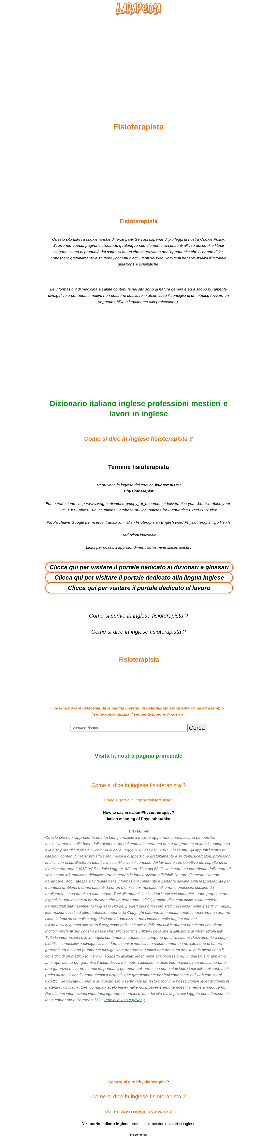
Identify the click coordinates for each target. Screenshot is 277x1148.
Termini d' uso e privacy (124, 1000)
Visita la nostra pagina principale (138, 756)
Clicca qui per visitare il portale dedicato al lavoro (139, 587)
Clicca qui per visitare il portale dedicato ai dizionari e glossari (139, 567)
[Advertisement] (138, 59)
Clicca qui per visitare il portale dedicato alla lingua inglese (139, 577)
